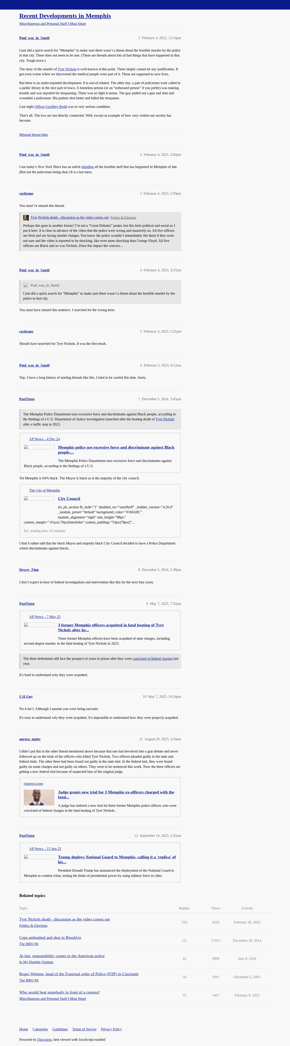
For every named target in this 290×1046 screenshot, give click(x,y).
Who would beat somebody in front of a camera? (59, 992)
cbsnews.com (33, 784)
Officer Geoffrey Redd (50, 107)
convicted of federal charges (153, 658)
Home (23, 1029)
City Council (69, 498)
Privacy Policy (111, 1029)
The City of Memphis (44, 490)
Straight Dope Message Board (23, 5)
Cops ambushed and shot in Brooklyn (50, 937)
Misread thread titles (33, 135)
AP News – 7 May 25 (44, 617)
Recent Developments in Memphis (65, 15)
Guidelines (60, 1029)
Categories (40, 1029)
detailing (88, 167)
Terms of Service (84, 1029)
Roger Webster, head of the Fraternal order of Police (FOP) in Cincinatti (78, 974)
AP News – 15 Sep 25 (45, 849)
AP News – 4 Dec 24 (44, 439)
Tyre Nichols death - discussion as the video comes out (70, 217)
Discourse (44, 1039)
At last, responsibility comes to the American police (62, 956)
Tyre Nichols (67, 69)
